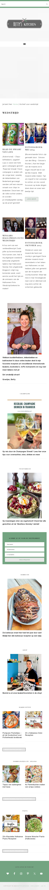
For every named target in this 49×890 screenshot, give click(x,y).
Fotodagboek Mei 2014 (34, 148)
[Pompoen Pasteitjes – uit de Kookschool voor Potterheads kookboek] (13, 720)
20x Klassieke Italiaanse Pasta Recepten (13, 837)
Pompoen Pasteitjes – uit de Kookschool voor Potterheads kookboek (12, 735)
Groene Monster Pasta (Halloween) (34, 837)
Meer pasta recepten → (15, 851)
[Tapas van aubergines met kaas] (11, 782)
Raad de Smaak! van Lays (12, 150)
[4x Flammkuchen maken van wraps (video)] (33, 782)
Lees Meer (31, 199)
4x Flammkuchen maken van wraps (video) (35, 785)
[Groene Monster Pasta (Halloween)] (36, 824)
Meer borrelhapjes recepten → (19, 799)
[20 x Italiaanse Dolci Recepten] (36, 720)
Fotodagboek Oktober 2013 (34, 243)
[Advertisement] (24, 72)
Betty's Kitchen (24, 23)
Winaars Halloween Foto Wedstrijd (13, 238)
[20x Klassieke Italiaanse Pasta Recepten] (13, 824)
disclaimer (35, 886)
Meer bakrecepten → (14, 749)
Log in (43, 886)
